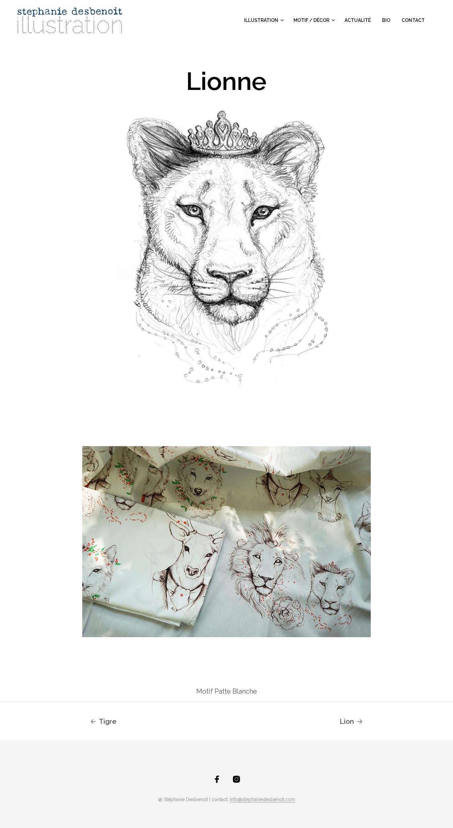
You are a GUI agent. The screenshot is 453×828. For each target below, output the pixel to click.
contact (413, 20)
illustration (261, 20)
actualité (358, 20)
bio (386, 20)
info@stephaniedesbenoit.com (262, 799)
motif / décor (311, 20)
